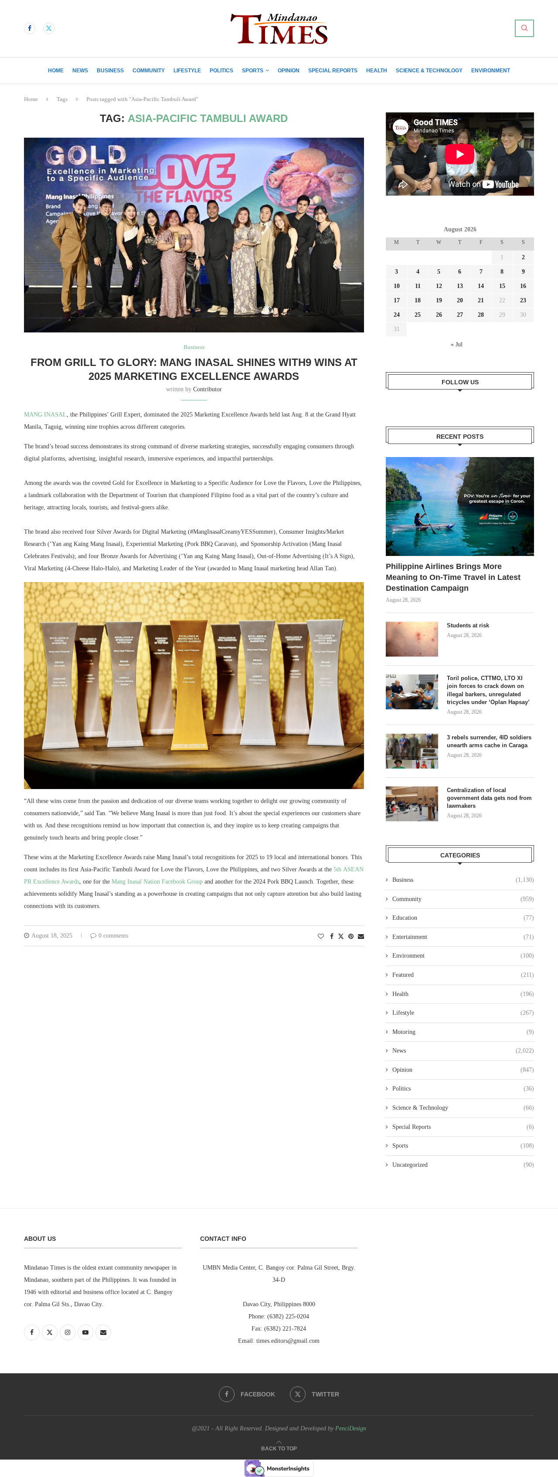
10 (397, 286)
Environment (490, 71)
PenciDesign (350, 1428)
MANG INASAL (45, 414)
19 (439, 300)
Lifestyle (187, 71)
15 (502, 286)
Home (56, 71)
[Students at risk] (412, 639)
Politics (221, 71)
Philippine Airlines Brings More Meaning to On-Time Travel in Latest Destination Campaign (453, 577)
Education (463, 918)
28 (481, 315)
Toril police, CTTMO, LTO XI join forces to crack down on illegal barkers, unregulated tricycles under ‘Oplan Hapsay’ (489, 690)
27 (460, 315)
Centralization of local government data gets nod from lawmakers (489, 798)
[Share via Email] (361, 936)
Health (376, 71)
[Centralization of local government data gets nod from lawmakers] (412, 803)
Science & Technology (429, 71)
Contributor (207, 389)
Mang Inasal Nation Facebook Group (157, 881)
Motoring (463, 1032)
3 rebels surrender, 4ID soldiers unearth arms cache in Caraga (489, 741)
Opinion (288, 71)
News (80, 71)
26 (439, 315)
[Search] (524, 28)
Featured (463, 975)
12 (439, 286)
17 (397, 300)
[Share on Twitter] (341, 936)
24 (397, 315)
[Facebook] (29, 28)
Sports (252, 71)
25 (418, 315)
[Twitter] (48, 28)
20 (460, 300)
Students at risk (468, 625)
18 (418, 300)
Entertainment (463, 937)
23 (523, 300)
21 (481, 300)
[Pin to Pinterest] (351, 936)
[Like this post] (321, 936)
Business (110, 71)
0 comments (113, 935)
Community (149, 71)
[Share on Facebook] (331, 936)
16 (523, 286)
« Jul (457, 344)
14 (481, 286)
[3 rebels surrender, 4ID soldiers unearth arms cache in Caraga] (412, 751)
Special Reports (332, 71)
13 (460, 286)
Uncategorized (463, 1165)
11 (418, 286)
